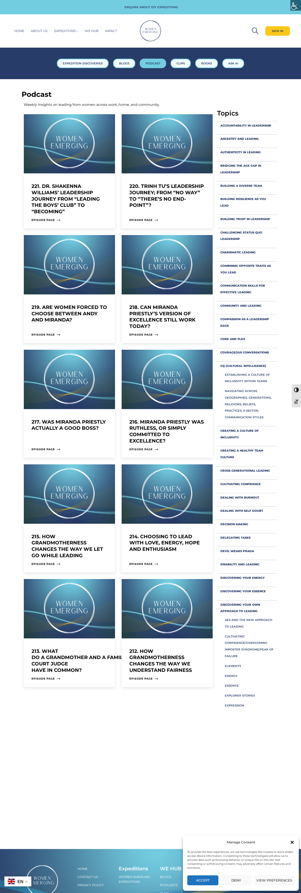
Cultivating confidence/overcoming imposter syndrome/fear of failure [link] (249, 646)
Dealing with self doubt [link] (241, 510)
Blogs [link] (165, 877)
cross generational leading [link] (245, 470)
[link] (295, 5)
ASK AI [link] (233, 63)
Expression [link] (234, 705)
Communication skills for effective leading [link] (242, 289)
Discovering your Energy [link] (242, 577)
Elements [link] (233, 666)
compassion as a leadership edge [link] (244, 322)
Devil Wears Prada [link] (237, 551)
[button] (292, 842)
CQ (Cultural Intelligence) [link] (243, 366)
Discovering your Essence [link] (243, 591)
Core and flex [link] (232, 339)
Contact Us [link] (88, 877)
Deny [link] (236, 880)
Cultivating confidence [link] (240, 484)
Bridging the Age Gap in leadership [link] (240, 169)
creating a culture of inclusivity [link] (239, 434)
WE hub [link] (91, 31)
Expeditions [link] (65, 31)
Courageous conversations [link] (244, 352)
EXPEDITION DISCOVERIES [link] (83, 63)
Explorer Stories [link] (240, 695)
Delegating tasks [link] (235, 537)
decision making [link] (234, 524)
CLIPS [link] (181, 63)
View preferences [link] (274, 880)
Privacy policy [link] (91, 885)
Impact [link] (111, 31)
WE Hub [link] (171, 869)
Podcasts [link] (169, 885)
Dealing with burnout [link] (239, 497)
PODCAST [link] (153, 63)
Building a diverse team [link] (241, 185)
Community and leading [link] (240, 305)
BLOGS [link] (124, 63)
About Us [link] (39, 31)
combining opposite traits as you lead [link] (245, 269)
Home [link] (19, 31)
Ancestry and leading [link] (239, 138)
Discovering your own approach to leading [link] (240, 608)
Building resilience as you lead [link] (243, 202)
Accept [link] (203, 880)
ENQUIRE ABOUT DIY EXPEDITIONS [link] (151, 7)
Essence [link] (232, 685)
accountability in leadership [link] (245, 125)
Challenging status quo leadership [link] (241, 236)
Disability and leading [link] (239, 564)
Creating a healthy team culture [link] (241, 454)
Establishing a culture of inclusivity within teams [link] (247, 378)
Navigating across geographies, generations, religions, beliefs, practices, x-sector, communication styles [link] (248, 404)
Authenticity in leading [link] (240, 152)
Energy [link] (231, 676)
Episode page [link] (43, 220)
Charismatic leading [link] (238, 252)
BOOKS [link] (206, 63)
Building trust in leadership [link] (245, 219)
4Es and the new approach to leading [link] (248, 623)
